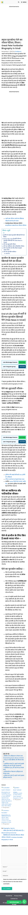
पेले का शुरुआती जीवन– (10, 244)
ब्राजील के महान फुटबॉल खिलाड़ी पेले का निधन (14, 236)
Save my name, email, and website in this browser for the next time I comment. (14, 881)
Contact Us (14, 898)
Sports (12, 828)
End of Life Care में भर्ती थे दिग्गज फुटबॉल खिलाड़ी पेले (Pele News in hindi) (13, 240)
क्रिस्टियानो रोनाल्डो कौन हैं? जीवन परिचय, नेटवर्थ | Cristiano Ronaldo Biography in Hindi (6, 819)
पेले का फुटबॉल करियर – (10, 252)
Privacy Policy (18, 896)
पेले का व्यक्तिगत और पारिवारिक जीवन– (14, 246)
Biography (6, 828)
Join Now (22, 362)
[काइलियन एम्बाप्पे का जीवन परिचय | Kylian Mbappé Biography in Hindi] (18, 789)
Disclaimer (9, 896)
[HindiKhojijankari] (2, 2)
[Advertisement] (14, 22)
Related (8, 253)
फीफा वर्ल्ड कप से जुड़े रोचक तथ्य (15, 479)
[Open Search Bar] (18, 2)
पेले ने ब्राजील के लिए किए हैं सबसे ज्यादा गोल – (13, 249)
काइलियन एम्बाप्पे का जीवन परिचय (15, 225)
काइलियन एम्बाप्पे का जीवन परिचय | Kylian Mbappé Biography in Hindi (18, 796)
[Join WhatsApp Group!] (24, 901)
